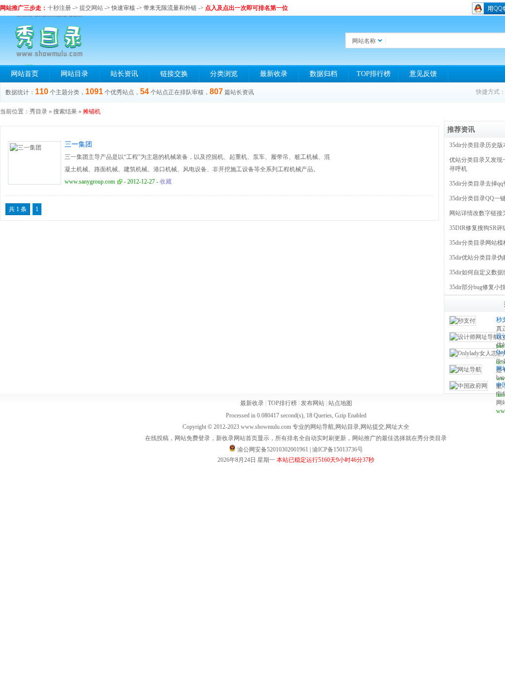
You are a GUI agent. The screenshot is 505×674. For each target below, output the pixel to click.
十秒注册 (59, 7)
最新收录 (274, 73)
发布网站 (313, 403)
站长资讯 (124, 73)
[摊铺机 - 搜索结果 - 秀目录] (49, 40)
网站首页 (24, 73)
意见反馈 (423, 73)
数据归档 (323, 73)
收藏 (166, 181)
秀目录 (38, 111)
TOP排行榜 (374, 73)
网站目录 (74, 73)
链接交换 (174, 73)
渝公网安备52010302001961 (272, 449)
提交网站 (91, 7)
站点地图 (340, 403)
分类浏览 (224, 73)
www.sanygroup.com (90, 181)
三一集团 (78, 144)
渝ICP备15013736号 (337, 449)
